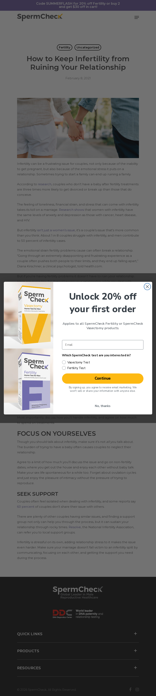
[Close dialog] (147, 286)
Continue (103, 378)
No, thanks (103, 406)
